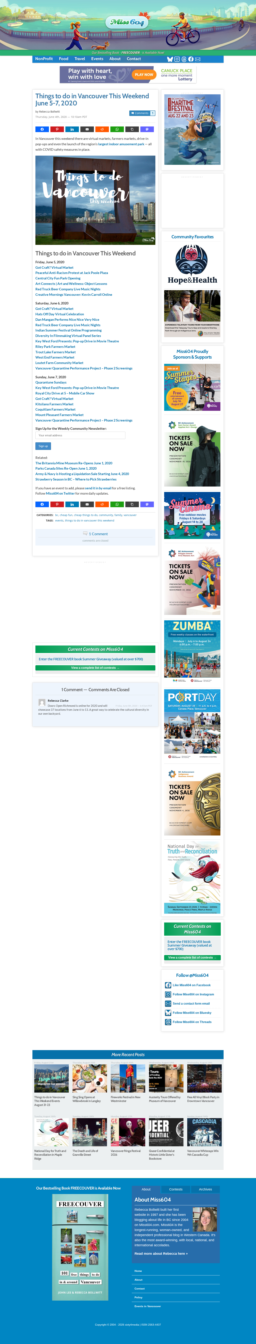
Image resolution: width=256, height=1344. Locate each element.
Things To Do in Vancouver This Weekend (89, 520)
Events (97, 58)
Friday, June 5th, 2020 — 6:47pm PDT (134, 705)
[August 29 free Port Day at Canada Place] (192, 724)
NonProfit (44, 58)
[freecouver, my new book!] (80, 1300)
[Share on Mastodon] (147, 129)
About (115, 58)
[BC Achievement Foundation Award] (192, 451)
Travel (80, 58)
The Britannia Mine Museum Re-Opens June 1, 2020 (73, 463)
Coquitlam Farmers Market (55, 409)
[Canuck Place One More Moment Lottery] (128, 74)
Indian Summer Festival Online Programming (68, 330)
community (106, 515)
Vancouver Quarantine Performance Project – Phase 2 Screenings (83, 368)
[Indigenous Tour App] (192, 313)
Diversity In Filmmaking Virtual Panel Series (68, 336)
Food (63, 58)
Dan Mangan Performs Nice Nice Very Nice (67, 319)
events (59, 520)
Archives (205, 1189)
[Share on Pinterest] (57, 129)
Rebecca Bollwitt (49, 111)
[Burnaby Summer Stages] (192, 387)
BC (56, 515)
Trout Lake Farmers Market (55, 352)
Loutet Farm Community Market (59, 363)
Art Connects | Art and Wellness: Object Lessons (71, 284)
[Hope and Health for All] (192, 265)
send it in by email (98, 488)
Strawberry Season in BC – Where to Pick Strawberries (76, 479)
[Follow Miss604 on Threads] (184, 60)
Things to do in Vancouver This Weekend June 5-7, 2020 (92, 99)
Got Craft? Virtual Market (54, 267)
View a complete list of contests (93, 667)
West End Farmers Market (54, 357)
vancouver (130, 515)
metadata (96, 511)
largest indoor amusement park (121, 144)
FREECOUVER (130, 53)
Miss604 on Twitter (60, 493)
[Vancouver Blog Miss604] (128, 20)
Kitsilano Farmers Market (54, 404)
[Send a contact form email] (198, 60)
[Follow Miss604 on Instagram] (177, 60)
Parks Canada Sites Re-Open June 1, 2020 (66, 468)
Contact (134, 58)
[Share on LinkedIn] (72, 129)
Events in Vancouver (148, 1306)
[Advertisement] (95, 600)
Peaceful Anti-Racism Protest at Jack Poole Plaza (71, 273)
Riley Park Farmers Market (55, 346)
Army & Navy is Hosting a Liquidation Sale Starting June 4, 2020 (82, 474)
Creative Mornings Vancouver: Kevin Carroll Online (73, 294)
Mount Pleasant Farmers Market (59, 415)
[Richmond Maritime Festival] (192, 129)
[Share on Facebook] (42, 129)
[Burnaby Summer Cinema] (192, 515)
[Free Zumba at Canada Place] (192, 652)
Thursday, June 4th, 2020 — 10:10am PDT (61, 117)
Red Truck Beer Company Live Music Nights (67, 289)
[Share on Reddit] (102, 129)
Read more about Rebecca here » (161, 1253)
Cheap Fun (66, 515)
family (118, 515)
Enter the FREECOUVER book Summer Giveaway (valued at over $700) (91, 659)
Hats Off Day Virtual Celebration (59, 314)
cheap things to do (85, 515)
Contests (176, 1189)
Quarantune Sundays (51, 382)
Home (138, 1270)
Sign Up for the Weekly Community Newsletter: (71, 428)
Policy (138, 1297)
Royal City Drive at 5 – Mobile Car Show (64, 393)
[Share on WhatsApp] (117, 129)
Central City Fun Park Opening (57, 278)
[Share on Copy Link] (132, 129)
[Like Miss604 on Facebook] (191, 60)
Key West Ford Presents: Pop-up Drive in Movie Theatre (77, 341)
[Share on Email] (87, 129)
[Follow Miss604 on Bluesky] (170, 60)
